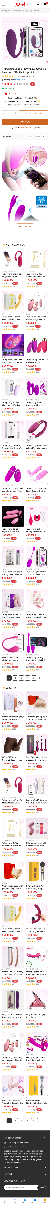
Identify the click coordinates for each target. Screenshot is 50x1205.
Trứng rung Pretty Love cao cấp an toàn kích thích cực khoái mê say (12, 491)
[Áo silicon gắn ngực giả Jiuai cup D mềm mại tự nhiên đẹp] (37, 702)
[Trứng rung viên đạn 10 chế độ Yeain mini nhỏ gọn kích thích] (13, 557)
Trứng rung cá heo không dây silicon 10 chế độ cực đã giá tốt (35, 531)
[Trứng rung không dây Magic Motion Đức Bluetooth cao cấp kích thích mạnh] (13, 259)
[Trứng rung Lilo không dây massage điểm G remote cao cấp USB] (37, 302)
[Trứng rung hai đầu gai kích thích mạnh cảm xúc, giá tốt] (37, 473)
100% (37, 137)
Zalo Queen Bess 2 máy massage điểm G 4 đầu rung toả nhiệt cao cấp (36, 760)
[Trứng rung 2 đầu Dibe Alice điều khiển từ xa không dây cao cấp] (37, 430)
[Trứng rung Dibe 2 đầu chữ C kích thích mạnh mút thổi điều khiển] (13, 345)
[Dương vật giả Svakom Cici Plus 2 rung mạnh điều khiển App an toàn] (37, 785)
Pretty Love (20, 79)
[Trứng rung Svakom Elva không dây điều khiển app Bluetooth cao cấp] (13, 387)
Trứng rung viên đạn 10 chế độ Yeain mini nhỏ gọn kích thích (12, 574)
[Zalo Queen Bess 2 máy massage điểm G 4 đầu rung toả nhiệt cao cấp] (37, 744)
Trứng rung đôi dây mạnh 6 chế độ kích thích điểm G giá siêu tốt (13, 531)
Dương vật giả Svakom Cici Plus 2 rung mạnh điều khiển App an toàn (36, 803)
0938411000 (27, 127)
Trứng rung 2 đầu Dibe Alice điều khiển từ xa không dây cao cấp (36, 448)
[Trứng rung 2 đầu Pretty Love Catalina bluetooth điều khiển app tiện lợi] (25, 40)
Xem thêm (24, 226)
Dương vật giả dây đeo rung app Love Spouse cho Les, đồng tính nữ (36, 974)
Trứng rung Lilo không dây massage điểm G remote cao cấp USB (36, 319)
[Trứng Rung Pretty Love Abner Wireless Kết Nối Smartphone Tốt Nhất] (37, 557)
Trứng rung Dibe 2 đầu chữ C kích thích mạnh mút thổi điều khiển (12, 362)
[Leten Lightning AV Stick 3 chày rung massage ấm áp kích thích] (37, 871)
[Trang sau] (39, 677)
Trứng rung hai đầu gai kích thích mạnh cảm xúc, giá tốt (36, 491)
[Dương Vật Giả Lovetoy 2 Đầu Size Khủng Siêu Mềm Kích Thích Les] (13, 957)
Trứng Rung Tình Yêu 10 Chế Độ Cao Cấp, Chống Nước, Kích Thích (37, 362)
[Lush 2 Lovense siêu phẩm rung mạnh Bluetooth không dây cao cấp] (13, 642)
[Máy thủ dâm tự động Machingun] (37, 999)
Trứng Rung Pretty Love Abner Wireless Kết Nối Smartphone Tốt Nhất (36, 574)
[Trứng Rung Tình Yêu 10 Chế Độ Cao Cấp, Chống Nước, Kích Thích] (37, 345)
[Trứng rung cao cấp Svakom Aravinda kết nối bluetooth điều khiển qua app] (13, 430)
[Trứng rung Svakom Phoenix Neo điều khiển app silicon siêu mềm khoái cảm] (37, 600)
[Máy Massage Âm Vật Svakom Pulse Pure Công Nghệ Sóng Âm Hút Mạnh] (37, 828)
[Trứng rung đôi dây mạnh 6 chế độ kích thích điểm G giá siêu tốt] (13, 516)
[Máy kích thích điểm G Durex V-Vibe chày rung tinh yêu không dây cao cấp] (13, 999)
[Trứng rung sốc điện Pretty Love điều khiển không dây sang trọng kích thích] (37, 642)
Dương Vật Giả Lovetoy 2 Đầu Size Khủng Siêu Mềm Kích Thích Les (12, 974)
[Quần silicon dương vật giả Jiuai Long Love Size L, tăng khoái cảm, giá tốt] (13, 871)
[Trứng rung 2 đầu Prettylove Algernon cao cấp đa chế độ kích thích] (37, 387)
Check (41, 1187)
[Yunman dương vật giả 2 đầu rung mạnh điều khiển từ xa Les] (37, 914)
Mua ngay (25, 121)
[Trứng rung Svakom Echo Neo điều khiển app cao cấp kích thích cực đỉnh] (13, 302)
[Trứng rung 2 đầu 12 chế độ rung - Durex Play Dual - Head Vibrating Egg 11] (13, 600)
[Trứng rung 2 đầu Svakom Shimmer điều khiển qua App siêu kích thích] (37, 259)
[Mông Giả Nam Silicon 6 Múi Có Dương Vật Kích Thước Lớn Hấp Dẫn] (13, 744)
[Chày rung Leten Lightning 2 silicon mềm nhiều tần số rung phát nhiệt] (37, 1085)
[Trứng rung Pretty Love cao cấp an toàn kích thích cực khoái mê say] (13, 473)
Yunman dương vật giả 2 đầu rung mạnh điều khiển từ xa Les (36, 931)
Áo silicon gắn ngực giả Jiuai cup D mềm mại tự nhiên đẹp (36, 719)
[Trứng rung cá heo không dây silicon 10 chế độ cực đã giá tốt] (37, 516)
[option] (25, 40)
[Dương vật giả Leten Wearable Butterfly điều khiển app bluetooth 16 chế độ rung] (13, 1085)
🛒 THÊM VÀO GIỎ (33, 113)
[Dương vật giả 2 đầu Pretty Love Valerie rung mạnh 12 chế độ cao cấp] (37, 1042)
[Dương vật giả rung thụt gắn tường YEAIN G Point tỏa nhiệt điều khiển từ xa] (13, 702)
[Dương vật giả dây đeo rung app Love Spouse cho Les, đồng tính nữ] (37, 957)
